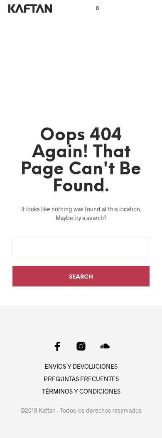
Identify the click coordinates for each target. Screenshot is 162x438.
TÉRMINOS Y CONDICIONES (81, 391)
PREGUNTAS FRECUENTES (81, 378)
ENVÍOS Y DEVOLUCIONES (81, 366)
